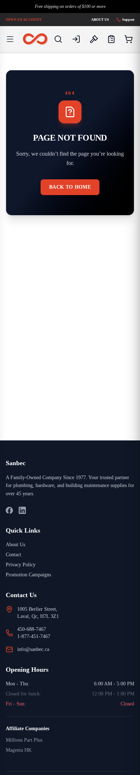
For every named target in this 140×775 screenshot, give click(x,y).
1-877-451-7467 (36, 636)
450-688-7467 (35, 629)
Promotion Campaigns (31, 575)
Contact (15, 555)
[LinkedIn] (22, 510)
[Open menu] (10, 39)
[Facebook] (9, 510)
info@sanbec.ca (36, 649)
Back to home (70, 187)
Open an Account (25, 19)
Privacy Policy (22, 565)
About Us (97, 19)
